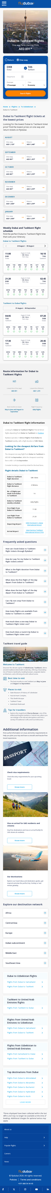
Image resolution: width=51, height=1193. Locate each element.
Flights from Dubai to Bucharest (20, 1087)
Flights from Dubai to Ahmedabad (21, 1078)
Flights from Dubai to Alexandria (21, 1082)
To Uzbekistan (27, 107)
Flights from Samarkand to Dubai (21, 1054)
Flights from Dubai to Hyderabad (21, 1092)
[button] (26, 550)
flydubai (41, 433)
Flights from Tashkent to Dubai (20, 1008)
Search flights (25, 93)
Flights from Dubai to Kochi (19, 1096)
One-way (24, 60)
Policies (13, 1179)
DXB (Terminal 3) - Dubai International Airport (34, 524)
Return (11, 60)
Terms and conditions (30, 1179)
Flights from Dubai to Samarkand (21, 982)
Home (5, 107)
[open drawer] (4, 3)
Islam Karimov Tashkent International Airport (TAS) (34, 531)
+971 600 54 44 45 (25, 1183)
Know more (20, 787)
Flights (14, 107)
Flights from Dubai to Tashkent (20, 986)
